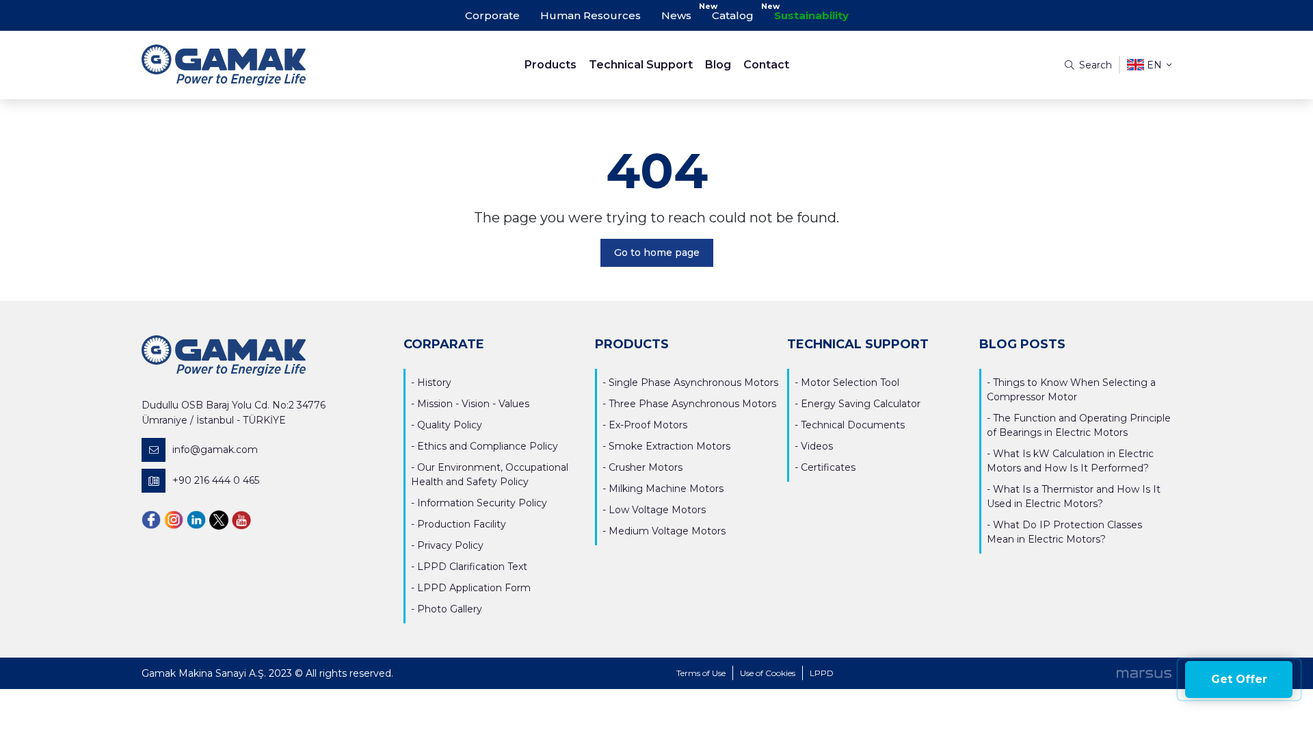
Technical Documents (853, 425)
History (434, 382)
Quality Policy (449, 425)
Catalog (733, 15)
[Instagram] (173, 519)
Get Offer (1239, 679)
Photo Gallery (449, 609)
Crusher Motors (645, 467)
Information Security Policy (482, 503)
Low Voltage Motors (657, 510)
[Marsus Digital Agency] (1144, 673)
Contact (766, 64)
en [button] (1154, 65)
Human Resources (590, 15)
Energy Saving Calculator (860, 404)
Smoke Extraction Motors (669, 446)
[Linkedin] (196, 519)
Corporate (492, 15)
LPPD (822, 673)
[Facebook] (151, 519)
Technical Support (641, 64)
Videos (817, 446)
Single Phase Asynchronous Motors (693, 382)
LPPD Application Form (474, 588)
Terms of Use (701, 673)
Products (550, 64)
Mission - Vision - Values (473, 404)
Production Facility (461, 524)
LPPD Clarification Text (472, 566)
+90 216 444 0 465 (215, 480)
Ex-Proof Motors (648, 425)
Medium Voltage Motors (667, 531)
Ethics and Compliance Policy (487, 446)
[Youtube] (241, 519)
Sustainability (811, 15)
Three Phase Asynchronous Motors (692, 404)
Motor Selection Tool (850, 382)
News (676, 15)
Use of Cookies (767, 673)
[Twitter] (218, 519)
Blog (718, 64)
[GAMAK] (270, 65)
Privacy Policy (450, 545)
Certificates (828, 467)
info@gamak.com (215, 449)
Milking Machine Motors (666, 488)
